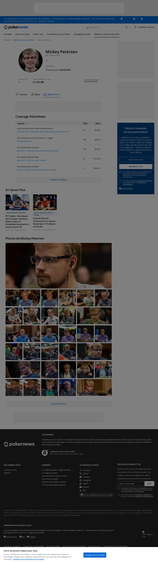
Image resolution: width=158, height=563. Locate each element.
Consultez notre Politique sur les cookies (28, 559)
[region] (79, 555)
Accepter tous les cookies (95, 555)
